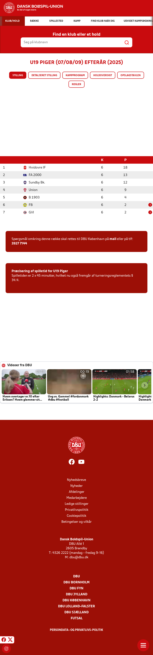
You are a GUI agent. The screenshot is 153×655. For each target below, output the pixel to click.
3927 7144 (19, 243)
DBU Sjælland (76, 612)
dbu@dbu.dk (78, 557)
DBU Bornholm (76, 582)
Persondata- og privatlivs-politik (76, 630)
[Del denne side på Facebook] (3, 640)
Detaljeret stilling (44, 75)
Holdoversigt (102, 75)
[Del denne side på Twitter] (10, 640)
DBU (76, 576)
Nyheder (76, 486)
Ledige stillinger (76, 504)
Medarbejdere (76, 498)
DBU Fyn (76, 588)
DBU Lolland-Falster (76, 606)
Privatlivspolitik (76, 510)
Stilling (18, 75)
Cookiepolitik (76, 516)
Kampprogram (75, 75)
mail (113, 239)
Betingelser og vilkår (76, 522)
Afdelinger (76, 492)
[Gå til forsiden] (31, 7)
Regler (76, 84)
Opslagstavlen (131, 75)
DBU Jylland (76, 594)
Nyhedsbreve (76, 480)
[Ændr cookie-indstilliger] (6, 648)
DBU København (76, 600)
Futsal (76, 618)
